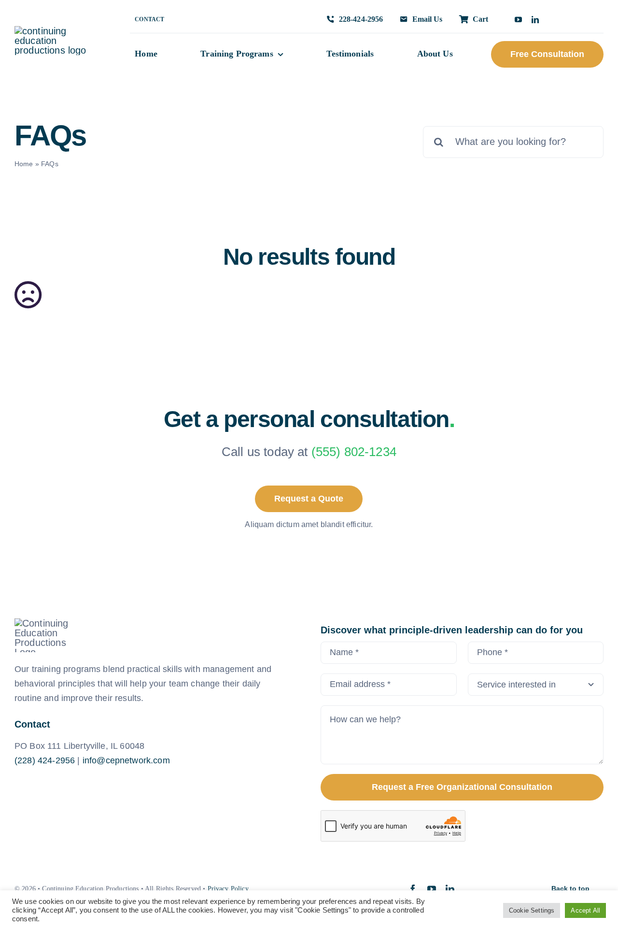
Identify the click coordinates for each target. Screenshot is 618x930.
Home (23, 164)
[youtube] (518, 19)
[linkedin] (535, 19)
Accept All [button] (585, 910)
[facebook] (412, 889)
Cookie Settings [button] (531, 910)
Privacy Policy (228, 888)
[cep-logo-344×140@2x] (56, 31)
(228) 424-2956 (44, 760)
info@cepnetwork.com (126, 760)
